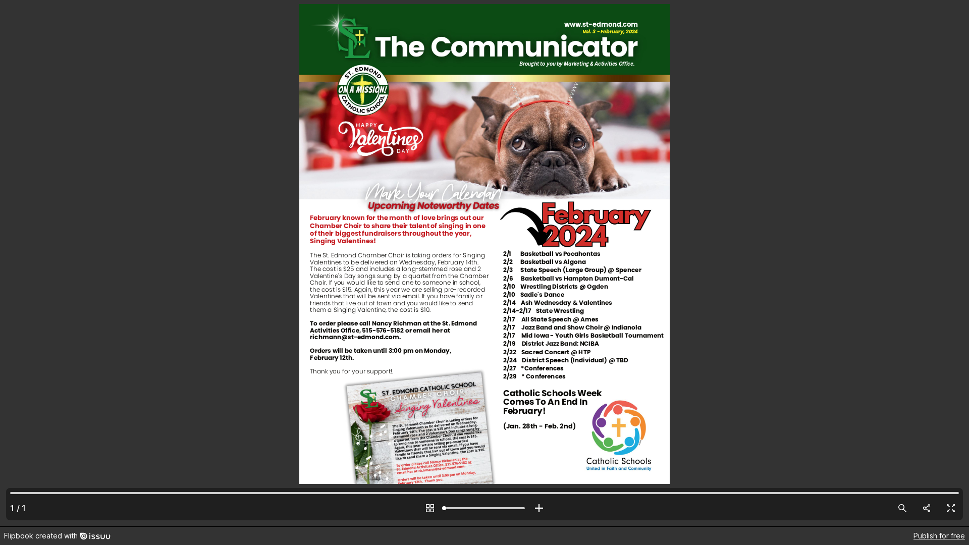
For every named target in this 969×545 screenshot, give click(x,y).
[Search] (902, 508)
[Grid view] (430, 508)
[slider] (484, 508)
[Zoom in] (539, 508)
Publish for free (939, 535)
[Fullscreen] (951, 508)
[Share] (927, 508)
